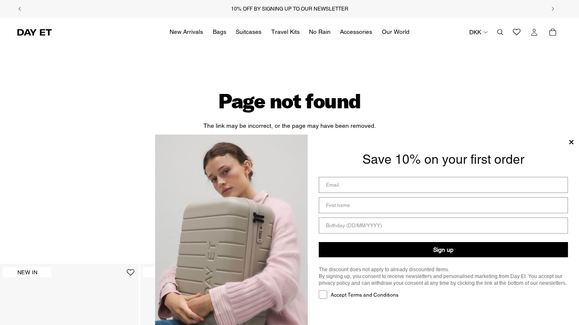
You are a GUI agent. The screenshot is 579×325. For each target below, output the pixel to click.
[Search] (500, 32)
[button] (130, 276)
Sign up (443, 249)
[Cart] (552, 32)
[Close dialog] (571, 142)
